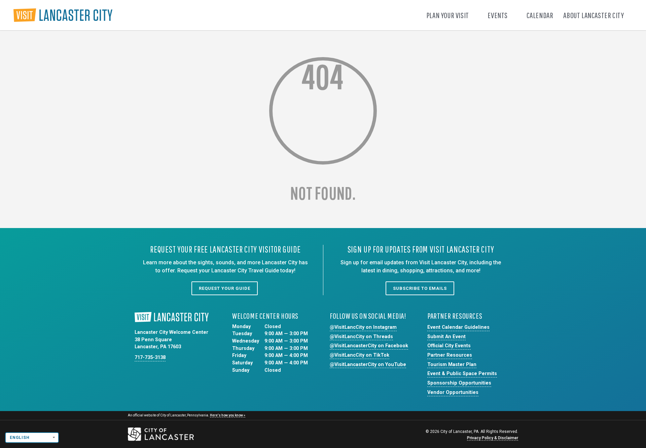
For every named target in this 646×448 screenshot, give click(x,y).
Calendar (540, 15)
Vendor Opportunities (452, 392)
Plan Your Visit (448, 15)
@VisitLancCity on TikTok (359, 355)
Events (498, 15)
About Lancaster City (594, 15)
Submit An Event (446, 337)
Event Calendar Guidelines (458, 327)
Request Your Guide (224, 288)
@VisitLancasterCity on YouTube (368, 364)
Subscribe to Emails (420, 288)
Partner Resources (449, 355)
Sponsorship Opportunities (459, 383)
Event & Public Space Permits (462, 373)
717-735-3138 (150, 357)
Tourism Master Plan (451, 364)
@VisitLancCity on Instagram (363, 327)
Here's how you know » (227, 415)
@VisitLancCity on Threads (361, 337)
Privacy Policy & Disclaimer (492, 438)
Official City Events (449, 346)
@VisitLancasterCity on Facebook (369, 346)
